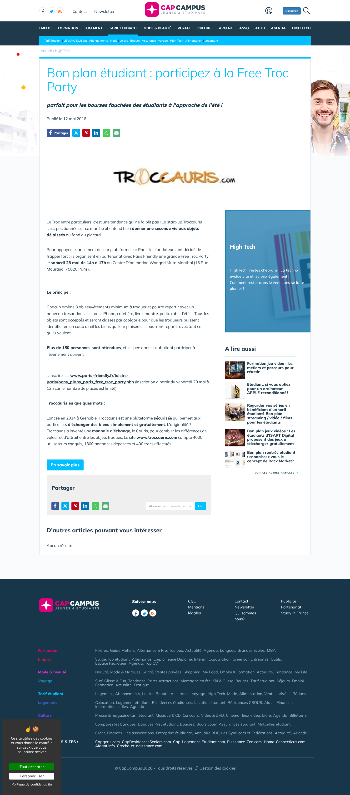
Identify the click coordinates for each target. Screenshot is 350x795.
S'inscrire (291, 11)
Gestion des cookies (218, 767)
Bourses (187, 724)
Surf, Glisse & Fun (110, 680)
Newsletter (104, 11)
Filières (101, 650)
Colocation (104, 702)
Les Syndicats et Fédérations (247, 733)
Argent (226, 28)
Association (49, 733)
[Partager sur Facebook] (55, 506)
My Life (301, 672)
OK (200, 506)
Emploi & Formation (237, 672)
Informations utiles (111, 706)
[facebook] (42, 10)
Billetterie (298, 715)
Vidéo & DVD (212, 715)
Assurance (149, 40)
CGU (192, 601)
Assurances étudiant (237, 724)
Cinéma (233, 715)
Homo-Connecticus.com (284, 741)
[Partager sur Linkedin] (96, 133)
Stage (100, 659)
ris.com (170, 437)
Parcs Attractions (163, 680)
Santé (148, 672)
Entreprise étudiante (174, 733)
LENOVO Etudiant (75, 40)
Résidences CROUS (245, 702)
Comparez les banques (115, 724)
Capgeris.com (107, 741)
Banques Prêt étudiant (158, 724)
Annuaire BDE (206, 733)
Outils (276, 659)
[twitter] (51, 10)
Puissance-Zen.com (244, 741)
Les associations (139, 733)
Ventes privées (168, 672)
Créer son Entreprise (251, 659)
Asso (244, 28)
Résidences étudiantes (172, 702)
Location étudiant (209, 702)
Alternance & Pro (152, 650)
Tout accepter (32, 766)
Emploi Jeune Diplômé (173, 659)
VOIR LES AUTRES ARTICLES (277, 472)
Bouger (241, 680)
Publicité (288, 601)
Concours (191, 715)
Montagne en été (196, 680)
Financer (284, 702)
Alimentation (193, 40)
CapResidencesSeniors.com (146, 741)
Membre (272, 11)
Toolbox (176, 650)
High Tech (301, 28)
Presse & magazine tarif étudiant (124, 715)
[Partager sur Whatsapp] (106, 133)
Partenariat (291, 607)
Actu (260, 28)
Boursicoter (206, 724)
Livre (266, 715)
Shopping (192, 672)
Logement (94, 28)
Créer (100, 733)
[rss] (60, 10)
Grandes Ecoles (251, 650)
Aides (269, 702)
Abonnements (98, 40)
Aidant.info (105, 745)
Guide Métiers (122, 650)
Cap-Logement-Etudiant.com (199, 741)
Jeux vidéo (251, 715)
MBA (271, 650)
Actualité (193, 650)
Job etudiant (119, 659)
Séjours (283, 680)
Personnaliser (32, 776)
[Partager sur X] (76, 133)
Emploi (45, 28)
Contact (79, 11)
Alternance (141, 659)
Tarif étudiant (123, 28)
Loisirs (124, 40)
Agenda (278, 28)
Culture (204, 28)
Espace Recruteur (110, 663)
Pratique (141, 684)
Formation (68, 28)
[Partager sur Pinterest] (86, 133)
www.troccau (149, 437)
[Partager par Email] (116, 133)
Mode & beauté (157, 28)
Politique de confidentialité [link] (32, 784)
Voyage (184, 28)
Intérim (200, 659)
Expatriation (219, 659)
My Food (210, 672)
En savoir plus (65, 465)
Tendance (283, 672)
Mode (113, 40)
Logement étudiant (133, 702)
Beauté (135, 40)
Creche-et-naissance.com (139, 745)
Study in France (295, 613)
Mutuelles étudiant (274, 724)
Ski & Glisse (223, 680)
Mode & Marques (125, 672)
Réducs (299, 693)
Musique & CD (168, 715)
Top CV (151, 663)
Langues (227, 650)
